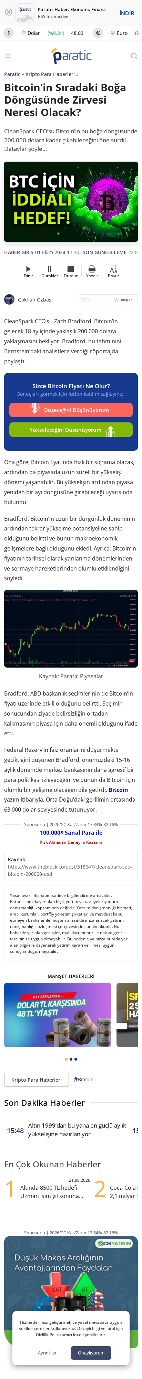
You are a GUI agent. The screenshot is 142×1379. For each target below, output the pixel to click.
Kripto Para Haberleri (50, 74)
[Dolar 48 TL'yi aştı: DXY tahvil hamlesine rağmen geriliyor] (57, 1015)
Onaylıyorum (91, 1353)
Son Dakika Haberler (44, 1102)
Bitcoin (118, 790)
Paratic (12, 74)
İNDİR (127, 13)
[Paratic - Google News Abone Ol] (108, 302)
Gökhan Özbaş (34, 299)
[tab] (66, 1059)
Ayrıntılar (47, 1353)
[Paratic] (71, 57)
